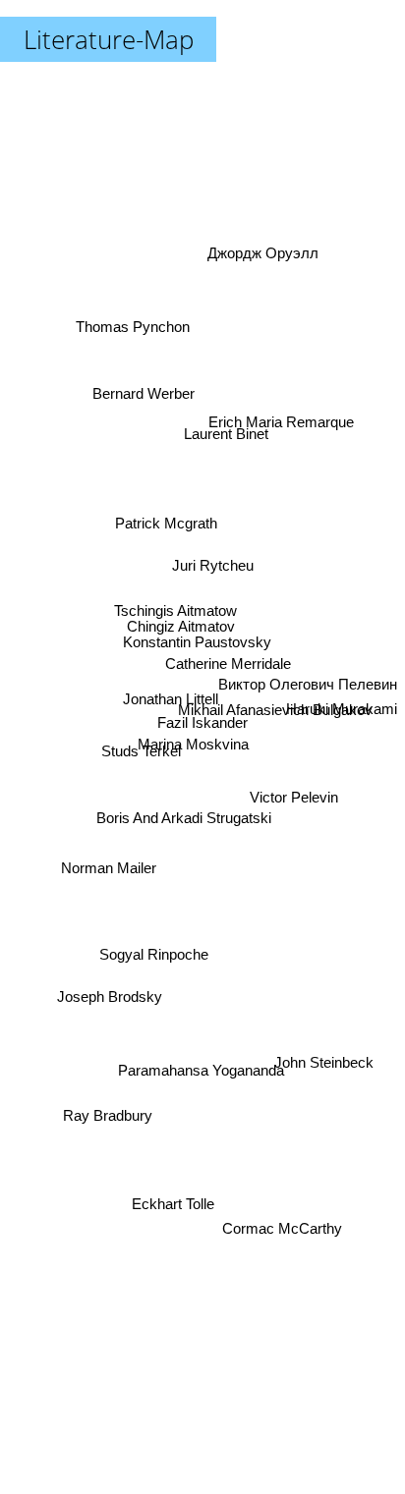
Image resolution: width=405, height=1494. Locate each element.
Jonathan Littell (168, 702)
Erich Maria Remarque (283, 432)
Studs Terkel (141, 744)
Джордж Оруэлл (274, 280)
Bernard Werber (144, 389)
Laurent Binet (224, 412)
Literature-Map (109, 39)
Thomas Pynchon (139, 311)
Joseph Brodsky (110, 1009)
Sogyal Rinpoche (153, 965)
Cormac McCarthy (287, 1207)
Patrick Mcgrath (165, 530)
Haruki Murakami (341, 743)
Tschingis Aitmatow (173, 610)
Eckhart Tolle (167, 1205)
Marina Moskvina (191, 741)
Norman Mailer (108, 880)
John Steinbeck (320, 1089)
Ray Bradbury (115, 1150)
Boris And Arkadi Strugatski (187, 829)
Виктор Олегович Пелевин (307, 657)
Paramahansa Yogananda (192, 1078)
